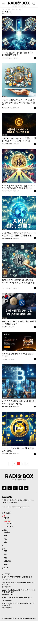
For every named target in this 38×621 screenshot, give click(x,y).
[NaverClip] (26, 488)
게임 (3, 600)
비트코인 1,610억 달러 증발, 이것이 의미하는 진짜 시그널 (18, 402)
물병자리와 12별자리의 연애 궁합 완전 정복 (17, 577)
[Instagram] (15, 488)
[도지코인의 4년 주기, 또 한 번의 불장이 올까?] (19, 429)
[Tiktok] (9, 488)
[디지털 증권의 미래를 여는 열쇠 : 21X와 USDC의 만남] (19, 33)
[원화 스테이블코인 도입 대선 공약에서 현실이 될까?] (19, 306)
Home (4, 9)
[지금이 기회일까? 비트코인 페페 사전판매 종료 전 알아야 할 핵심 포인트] (19, 80)
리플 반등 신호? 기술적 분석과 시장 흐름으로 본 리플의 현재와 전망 (18, 234)
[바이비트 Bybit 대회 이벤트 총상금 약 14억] (19, 341)
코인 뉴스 (5, 350)
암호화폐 (14, 9)
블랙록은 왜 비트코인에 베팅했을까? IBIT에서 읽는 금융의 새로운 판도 (18, 283)
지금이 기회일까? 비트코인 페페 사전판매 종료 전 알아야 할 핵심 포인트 (18, 102)
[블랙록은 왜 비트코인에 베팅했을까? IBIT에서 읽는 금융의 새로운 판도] (19, 260)
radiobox (4, 326)
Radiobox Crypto (7, 58)
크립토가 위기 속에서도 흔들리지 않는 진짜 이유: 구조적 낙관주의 (19, 139)
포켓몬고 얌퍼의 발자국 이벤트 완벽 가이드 (17, 598)
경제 (8, 9)
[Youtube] (4, 488)
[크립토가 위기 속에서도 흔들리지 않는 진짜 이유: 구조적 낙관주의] (19, 124)
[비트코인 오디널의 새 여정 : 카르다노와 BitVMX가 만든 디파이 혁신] (19, 166)
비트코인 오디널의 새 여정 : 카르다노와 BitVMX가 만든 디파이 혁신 (18, 186)
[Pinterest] (21, 488)
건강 (3, 579)
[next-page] (27, 463)
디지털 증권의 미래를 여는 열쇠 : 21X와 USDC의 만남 (17, 53)
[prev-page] (10, 463)
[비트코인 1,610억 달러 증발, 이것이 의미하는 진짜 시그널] (19, 381)
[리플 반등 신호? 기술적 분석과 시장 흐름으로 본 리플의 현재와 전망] (19, 213)
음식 (3, 587)
